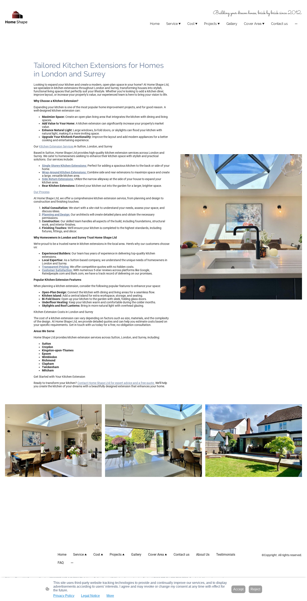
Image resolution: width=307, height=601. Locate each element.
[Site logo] (16, 18)
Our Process (41, 192)
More (110, 595)
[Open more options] (296, 24)
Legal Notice (90, 595)
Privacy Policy (63, 595)
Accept (238, 589)
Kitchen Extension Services (56, 146)
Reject (255, 589)
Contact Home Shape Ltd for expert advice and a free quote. (116, 383)
